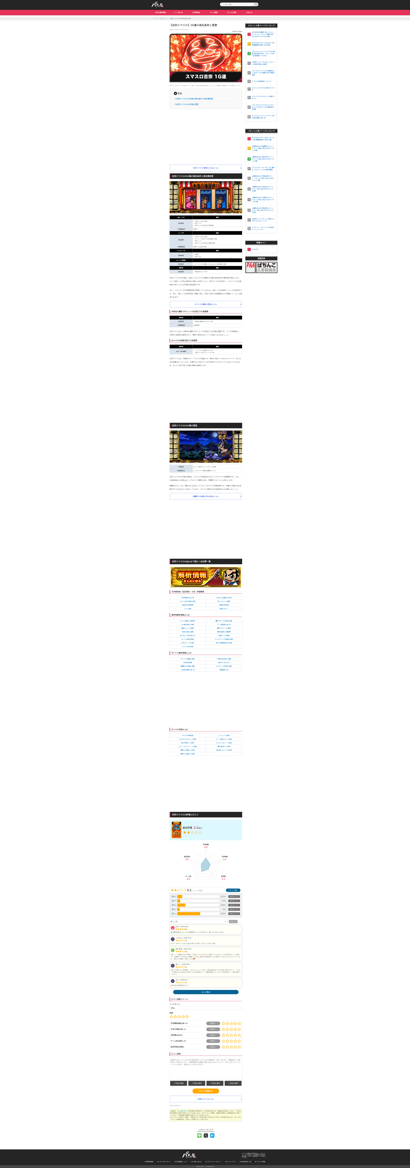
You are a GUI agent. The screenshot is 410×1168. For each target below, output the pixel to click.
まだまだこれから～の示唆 (187, 739)
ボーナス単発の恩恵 (187, 639)
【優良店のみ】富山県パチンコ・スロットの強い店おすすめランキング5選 (263, 159)
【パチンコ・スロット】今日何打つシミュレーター (263, 228)
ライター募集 (261, 1161)
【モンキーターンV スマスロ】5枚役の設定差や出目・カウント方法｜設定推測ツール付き (263, 53)
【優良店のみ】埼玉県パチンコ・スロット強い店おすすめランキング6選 (263, 189)
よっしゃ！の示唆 (223, 735)
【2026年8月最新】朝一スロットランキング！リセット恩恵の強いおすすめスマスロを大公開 (263, 34)
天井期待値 (196, 12)
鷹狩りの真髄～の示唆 (188, 754)
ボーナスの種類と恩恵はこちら (206, 304)
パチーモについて (164, 1161)
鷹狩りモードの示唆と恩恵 (224, 621)
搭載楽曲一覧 (224, 670)
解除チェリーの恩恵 (187, 628)
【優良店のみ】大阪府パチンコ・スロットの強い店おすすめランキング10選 (263, 199)
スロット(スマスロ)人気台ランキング (263, 89)
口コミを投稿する (206, 1091)
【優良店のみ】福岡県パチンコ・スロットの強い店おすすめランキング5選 (263, 148)
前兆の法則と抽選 (187, 632)
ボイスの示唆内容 (187, 735)
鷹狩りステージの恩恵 (224, 628)
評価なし (213, 1023)
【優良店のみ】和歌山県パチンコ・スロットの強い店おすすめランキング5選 (263, 178)
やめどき (249, 12)
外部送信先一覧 (246, 1161)
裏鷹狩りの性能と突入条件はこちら (206, 496)
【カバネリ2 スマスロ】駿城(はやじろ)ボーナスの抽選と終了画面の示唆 (263, 73)
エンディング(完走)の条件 (224, 666)
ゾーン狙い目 (178, 12)
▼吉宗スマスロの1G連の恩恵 (186, 104)
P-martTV (255, 249)
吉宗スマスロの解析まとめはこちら (206, 168)
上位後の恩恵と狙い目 (188, 670)
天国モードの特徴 (223, 635)
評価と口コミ (224, 609)
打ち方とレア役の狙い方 (187, 635)
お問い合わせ (197, 1161)
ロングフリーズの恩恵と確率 (224, 639)
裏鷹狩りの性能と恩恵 (188, 666)
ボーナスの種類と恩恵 (188, 659)
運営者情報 (149, 1161)
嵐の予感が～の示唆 (187, 743)
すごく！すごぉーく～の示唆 (188, 746)
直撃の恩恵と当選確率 (224, 632)
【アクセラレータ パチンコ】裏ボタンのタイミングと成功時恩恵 (263, 168)
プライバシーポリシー (214, 1161)
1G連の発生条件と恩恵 (224, 659)
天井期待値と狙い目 (187, 597)
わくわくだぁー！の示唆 (224, 743)
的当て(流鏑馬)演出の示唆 (224, 643)
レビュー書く (233, 890)
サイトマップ (231, 1161)
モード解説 (214, 12)
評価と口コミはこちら (206, 1099)
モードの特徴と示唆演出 (187, 621)
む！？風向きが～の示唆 (224, 739)
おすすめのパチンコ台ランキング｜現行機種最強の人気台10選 (263, 139)
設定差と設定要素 (187, 605)
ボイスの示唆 (231, 12)
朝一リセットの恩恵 (224, 601)
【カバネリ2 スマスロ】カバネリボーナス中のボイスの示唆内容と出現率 (263, 107)
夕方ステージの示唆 (187, 643)
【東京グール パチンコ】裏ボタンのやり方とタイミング (263, 220)
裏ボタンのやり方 (223, 662)
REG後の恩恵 (187, 662)
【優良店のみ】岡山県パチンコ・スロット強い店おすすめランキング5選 (263, 210)
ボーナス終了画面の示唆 (187, 601)
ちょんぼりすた (182, 1111)
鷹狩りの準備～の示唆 (188, 750)
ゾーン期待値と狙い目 (224, 624)
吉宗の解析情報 (160, 12)
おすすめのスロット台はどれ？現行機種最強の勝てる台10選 (263, 44)
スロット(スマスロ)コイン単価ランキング (263, 97)
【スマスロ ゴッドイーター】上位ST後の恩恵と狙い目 (263, 117)
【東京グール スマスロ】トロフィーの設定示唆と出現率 (263, 63)
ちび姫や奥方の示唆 (187, 624)
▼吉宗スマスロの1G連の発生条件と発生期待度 (193, 99)
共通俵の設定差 (224, 605)
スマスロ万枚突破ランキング (261, 81)
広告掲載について (181, 1161)
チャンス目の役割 (187, 646)
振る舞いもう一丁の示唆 (224, 750)
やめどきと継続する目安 (224, 597)
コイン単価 (187, 609)
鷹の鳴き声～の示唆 (224, 746)
